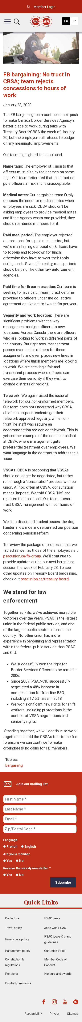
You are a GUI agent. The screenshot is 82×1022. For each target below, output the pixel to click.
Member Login (44, 7)
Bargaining (14, 765)
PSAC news (52, 918)
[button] (7, 25)
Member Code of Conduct (55, 962)
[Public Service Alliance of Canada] (41, 22)
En (67, 22)
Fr (75, 22)
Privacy (54, 1014)
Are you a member (16, 854)
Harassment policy (17, 951)
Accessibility (33, 1014)
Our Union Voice (54, 951)
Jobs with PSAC (55, 928)
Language (10, 840)
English (30, 846)
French (11, 846)
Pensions (11, 974)
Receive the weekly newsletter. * (27, 868)
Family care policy (17, 939)
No (21, 861)
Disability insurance (18, 983)
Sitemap (72, 1014)
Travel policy (13, 928)
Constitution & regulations (14, 962)
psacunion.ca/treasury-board (45, 579)
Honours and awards (58, 974)
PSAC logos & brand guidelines (57, 939)
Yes (9, 861)
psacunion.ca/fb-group (22, 556)
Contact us (12, 918)
